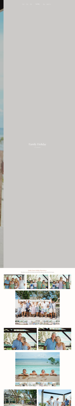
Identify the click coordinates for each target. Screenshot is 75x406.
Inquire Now (49, 4)
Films (31, 4)
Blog (44, 4)
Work (27, 4)
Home (23, 4)
